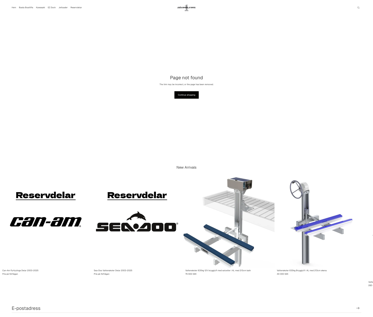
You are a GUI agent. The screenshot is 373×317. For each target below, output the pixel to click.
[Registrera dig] (357, 308)
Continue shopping (186, 95)
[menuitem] (14, 7)
